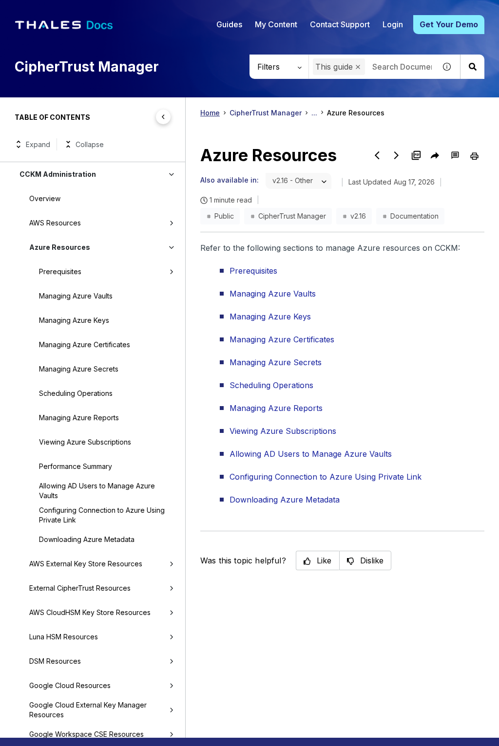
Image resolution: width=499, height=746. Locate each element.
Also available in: (229, 180)
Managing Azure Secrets (78, 369)
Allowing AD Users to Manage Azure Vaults (97, 491)
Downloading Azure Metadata (86, 539)
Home (210, 113)
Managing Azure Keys (74, 320)
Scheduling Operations (76, 393)
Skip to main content (43, 11)
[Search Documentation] (472, 67)
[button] (358, 67)
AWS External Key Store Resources (85, 564)
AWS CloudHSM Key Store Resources (90, 612)
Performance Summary (75, 466)
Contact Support (340, 24)
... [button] (314, 113)
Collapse (90, 144)
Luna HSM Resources (63, 637)
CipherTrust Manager (266, 113)
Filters (268, 67)
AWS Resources (55, 223)
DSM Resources (55, 661)
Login (393, 24)
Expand (38, 144)
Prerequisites (60, 271)
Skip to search (119, 11)
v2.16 (358, 216)
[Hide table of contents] (163, 117)
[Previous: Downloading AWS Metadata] (377, 155)
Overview (44, 198)
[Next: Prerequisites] (396, 155)
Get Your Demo (449, 24)
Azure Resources (59, 247)
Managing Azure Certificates (84, 344)
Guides (229, 24)
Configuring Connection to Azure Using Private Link (102, 515)
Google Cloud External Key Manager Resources (88, 710)
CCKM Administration (57, 174)
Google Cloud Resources (70, 685)
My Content (276, 24)
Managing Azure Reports (79, 417)
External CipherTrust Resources (80, 588)
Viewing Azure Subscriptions (85, 442)
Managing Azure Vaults (76, 296)
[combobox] (298, 181)
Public (224, 216)
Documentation (414, 216)
